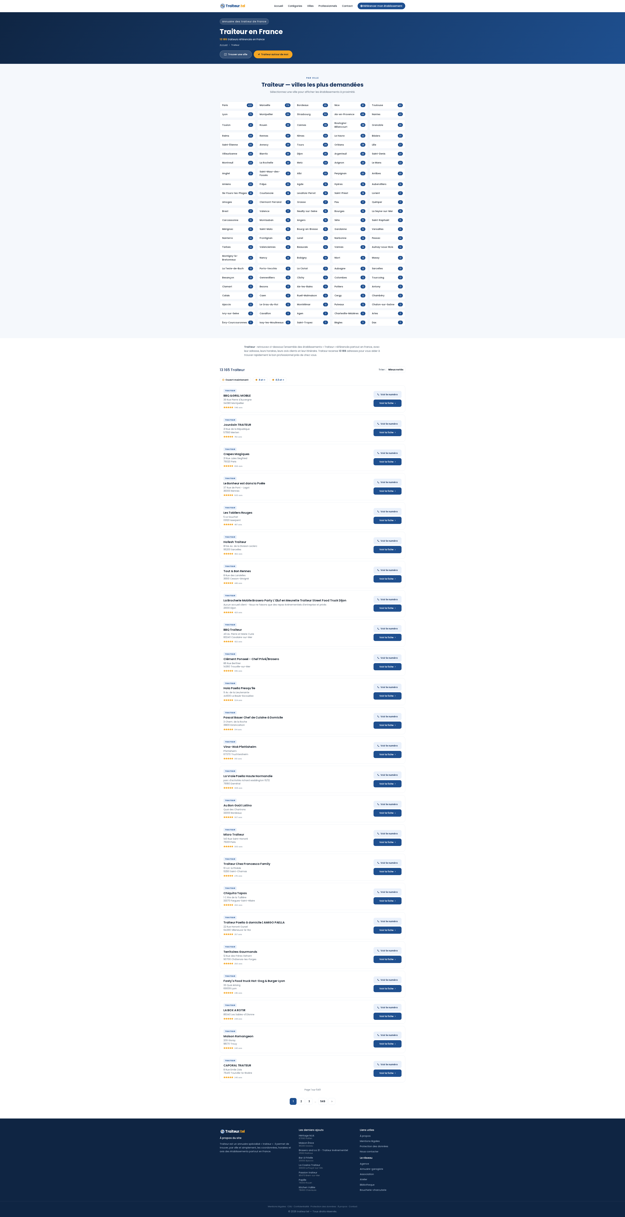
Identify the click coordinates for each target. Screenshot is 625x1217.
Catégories (295, 6)
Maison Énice (306, 1143)
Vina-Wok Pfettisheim (239, 747)
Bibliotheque (367, 1184)
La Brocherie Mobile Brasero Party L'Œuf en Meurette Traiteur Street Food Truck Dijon (284, 600)
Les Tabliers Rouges (237, 513)
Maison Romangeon (238, 1036)
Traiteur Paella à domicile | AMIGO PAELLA (254, 922)
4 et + (262, 379)
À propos (365, 1136)
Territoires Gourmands (240, 952)
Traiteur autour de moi (274, 54)
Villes (310, 6)
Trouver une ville (237, 54)
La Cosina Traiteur (309, 1165)
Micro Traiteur (233, 834)
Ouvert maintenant (237, 379)
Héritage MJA (306, 1135)
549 (322, 1101)
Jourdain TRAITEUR (237, 425)
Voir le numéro (389, 394)
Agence (364, 1163)
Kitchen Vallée (307, 1187)
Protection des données (374, 1146)
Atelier (363, 1179)
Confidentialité (301, 1206)
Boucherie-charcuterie (373, 1190)
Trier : (382, 369)
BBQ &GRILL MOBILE (237, 396)
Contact (347, 6)
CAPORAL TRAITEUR (237, 1065)
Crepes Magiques (236, 454)
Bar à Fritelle (306, 1157)
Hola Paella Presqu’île (239, 688)
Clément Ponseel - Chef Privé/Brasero (251, 659)
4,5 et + (279, 379)
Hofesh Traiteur (234, 542)
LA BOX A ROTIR (234, 1010)
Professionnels (328, 6)
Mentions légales (370, 1141)
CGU (289, 1206)
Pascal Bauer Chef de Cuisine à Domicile (253, 717)
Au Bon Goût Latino (237, 805)
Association (367, 1174)
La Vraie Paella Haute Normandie (247, 776)
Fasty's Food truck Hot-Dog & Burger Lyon (254, 981)
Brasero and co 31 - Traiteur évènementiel (323, 1150)
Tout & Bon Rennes (237, 571)
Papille (302, 1180)
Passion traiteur (308, 1172)
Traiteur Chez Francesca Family (246, 864)
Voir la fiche (386, 403)
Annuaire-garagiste (371, 1169)
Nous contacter (369, 1151)
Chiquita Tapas (235, 893)
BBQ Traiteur (232, 630)
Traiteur (235, 5)
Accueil (278, 6)
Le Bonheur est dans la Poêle (244, 483)
